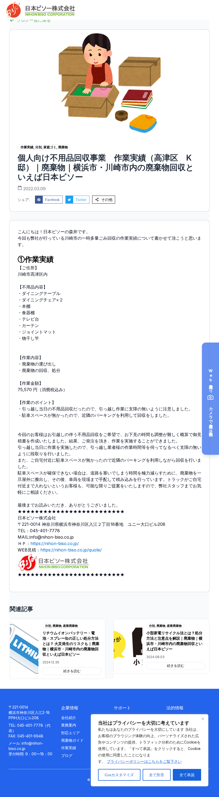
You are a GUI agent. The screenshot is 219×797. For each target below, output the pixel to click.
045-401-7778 (30, 725)
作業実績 (68, 747)
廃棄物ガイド (72, 740)
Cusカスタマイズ (119, 775)
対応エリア (70, 732)
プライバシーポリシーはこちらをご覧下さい (144, 761)
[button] (49, 200)
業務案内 (68, 725)
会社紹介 (68, 717)
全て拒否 (156, 775)
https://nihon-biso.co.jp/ (54, 543)
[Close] (203, 719)
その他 (106, 199)
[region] (149, 750)
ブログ (66, 755)
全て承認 (186, 775)
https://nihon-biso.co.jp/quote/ (71, 550)
